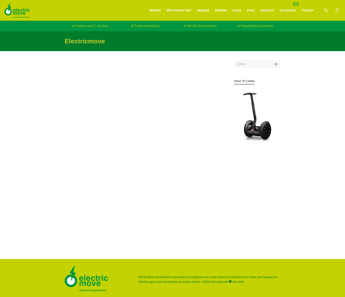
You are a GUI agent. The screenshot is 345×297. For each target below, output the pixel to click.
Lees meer (77, 82)
